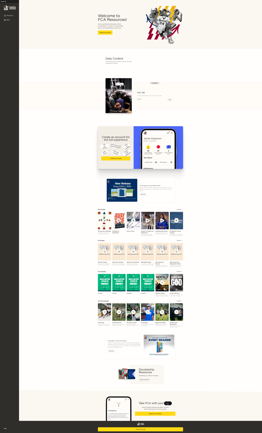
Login (5, 428)
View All (179, 209)
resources (7, 15)
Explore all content (144, 379)
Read (170, 99)
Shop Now (143, 194)
